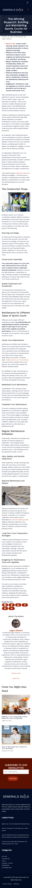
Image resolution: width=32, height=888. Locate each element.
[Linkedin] (18, 605)
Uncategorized (6, 867)
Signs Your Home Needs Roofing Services (15, 824)
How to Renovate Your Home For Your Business (14, 747)
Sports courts (10, 43)
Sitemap (16, 884)
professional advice (21, 173)
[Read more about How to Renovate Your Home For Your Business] (16, 735)
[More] (12, 608)
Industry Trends (7, 863)
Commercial (19, 37)
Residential (5, 865)
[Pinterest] (25, 605)
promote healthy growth (20, 520)
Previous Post (16, 673)
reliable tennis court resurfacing (17, 360)
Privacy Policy (7, 884)
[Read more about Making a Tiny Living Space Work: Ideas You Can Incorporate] (16, 704)
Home (4, 861)
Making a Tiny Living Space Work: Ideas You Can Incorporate (15, 717)
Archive (4, 856)
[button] (27, 2)
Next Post (16, 678)
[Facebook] (5, 605)
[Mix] (5, 608)
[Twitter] (12, 605)
